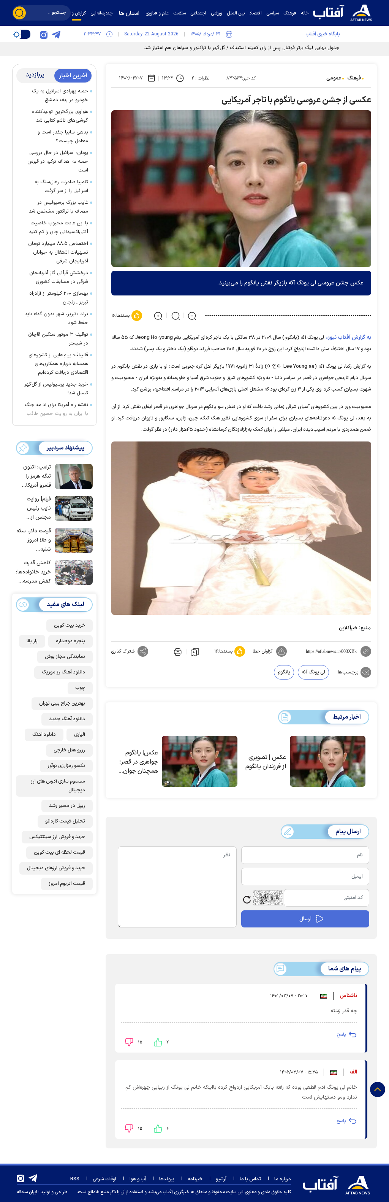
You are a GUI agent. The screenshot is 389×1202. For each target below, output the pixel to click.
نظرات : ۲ (200, 78)
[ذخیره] (194, 651)
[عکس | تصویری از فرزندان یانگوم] (327, 761)
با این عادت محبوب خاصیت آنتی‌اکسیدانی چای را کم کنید (58, 227)
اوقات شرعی (104, 1179)
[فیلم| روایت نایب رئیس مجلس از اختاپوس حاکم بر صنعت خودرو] (72, 507)
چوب (80, 688)
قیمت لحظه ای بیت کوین (59, 852)
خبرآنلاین (348, 628)
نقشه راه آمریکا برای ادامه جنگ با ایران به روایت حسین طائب (56, 409)
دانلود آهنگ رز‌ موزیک (63, 672)
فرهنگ (354, 78)
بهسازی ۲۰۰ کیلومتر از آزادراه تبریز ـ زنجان (58, 298)
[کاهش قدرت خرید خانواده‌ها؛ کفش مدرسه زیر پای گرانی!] (72, 571)
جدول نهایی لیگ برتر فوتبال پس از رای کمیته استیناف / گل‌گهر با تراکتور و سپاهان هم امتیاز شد (242, 48)
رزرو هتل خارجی (69, 750)
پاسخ (341, 1034)
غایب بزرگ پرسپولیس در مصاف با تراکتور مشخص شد (58, 207)
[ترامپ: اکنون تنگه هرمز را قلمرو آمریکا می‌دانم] (72, 476)
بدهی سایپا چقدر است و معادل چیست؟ (63, 137)
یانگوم (284, 672)
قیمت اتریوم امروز (67, 884)
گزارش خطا (262, 651)
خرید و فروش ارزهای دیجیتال (56, 868)
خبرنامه (195, 1179)
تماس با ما (250, 1179)
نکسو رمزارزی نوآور (66, 766)
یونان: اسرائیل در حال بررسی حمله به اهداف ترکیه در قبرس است (57, 161)
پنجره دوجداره (70, 641)
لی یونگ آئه (313, 672)
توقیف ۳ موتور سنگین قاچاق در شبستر (58, 339)
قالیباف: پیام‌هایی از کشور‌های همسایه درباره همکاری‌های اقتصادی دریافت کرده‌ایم (58, 363)
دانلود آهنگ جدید (67, 719)
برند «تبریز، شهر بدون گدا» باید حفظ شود (56, 318)
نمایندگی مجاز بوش (65, 657)
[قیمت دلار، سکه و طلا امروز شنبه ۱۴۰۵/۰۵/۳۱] (72, 539)
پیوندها (166, 1179)
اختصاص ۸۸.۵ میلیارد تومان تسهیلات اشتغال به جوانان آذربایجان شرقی (58, 252)
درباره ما (282, 1179)
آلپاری (79, 734)
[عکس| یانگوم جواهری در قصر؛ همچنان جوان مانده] (199, 761)
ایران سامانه (27, 1192)
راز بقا (32, 641)
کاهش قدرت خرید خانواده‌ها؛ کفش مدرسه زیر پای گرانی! (33, 572)
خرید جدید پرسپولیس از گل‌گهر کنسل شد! (56, 389)
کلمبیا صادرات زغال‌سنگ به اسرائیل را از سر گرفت (61, 186)
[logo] (344, 12)
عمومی (333, 78)
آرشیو (221, 1179)
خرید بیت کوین (69, 625)
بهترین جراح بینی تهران (62, 703)
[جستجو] (19, 12)
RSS (74, 1179)
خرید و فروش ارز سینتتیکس (57, 837)
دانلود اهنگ (44, 734)
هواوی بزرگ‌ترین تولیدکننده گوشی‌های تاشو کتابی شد (60, 116)
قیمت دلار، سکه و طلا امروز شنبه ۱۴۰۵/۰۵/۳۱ (33, 540)
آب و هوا (138, 1179)
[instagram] (43, 34)
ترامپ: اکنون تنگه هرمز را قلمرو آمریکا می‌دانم (37, 476)
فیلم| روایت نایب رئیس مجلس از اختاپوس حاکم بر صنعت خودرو (35, 508)
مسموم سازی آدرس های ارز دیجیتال (58, 786)
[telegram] (55, 34)
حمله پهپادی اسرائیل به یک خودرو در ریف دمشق (60, 95)
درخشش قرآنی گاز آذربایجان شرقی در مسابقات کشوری (58, 277)
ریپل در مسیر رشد (67, 806)
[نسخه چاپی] (177, 651)
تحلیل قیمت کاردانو (65, 821)
